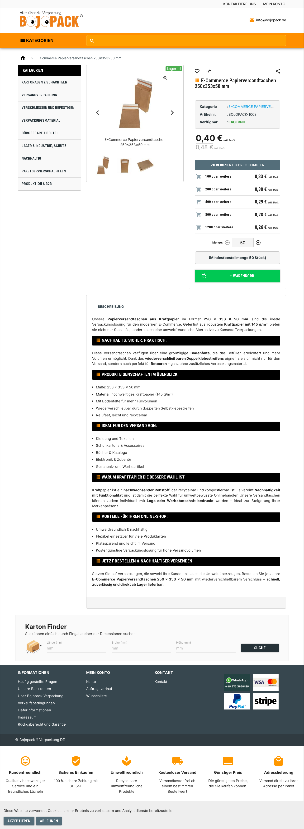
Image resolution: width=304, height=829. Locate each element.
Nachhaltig (31, 158)
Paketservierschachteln (44, 171)
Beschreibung (111, 306)
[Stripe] (266, 701)
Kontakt (161, 681)
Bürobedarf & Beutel (40, 133)
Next (172, 112)
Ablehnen (49, 821)
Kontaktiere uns (239, 4)
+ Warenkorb (242, 276)
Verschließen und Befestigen (48, 108)
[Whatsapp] (237, 682)
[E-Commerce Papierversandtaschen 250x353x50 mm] (103, 165)
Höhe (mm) (183, 642)
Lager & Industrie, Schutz (44, 146)
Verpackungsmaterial (41, 120)
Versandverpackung (39, 95)
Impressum (27, 717)
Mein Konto (274, 4)
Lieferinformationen (34, 710)
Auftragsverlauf (99, 688)
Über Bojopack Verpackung (40, 696)
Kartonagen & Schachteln (44, 82)
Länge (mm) (54, 642)
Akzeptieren (19, 821)
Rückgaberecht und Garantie (42, 724)
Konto (91, 681)
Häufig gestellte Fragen (37, 681)
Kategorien (39, 40)
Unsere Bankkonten (34, 688)
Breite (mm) (119, 642)
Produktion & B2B (37, 184)
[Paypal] (237, 701)
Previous (97, 112)
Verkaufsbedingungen (36, 703)
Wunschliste (96, 696)
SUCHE (260, 648)
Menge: (217, 242)
